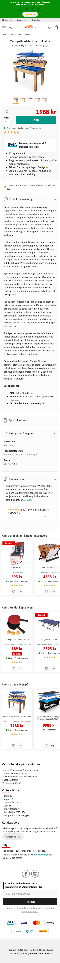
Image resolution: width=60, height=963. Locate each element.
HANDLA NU (30, 14)
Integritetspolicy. (30, 911)
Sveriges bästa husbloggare (17, 815)
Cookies (7, 805)
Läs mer (29, 499)
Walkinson (9, 445)
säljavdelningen (42, 854)
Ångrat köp (9, 799)
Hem (4, 35)
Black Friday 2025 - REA (15, 812)
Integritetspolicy (12, 809)
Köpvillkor (8, 796)
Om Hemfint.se (11, 802)
